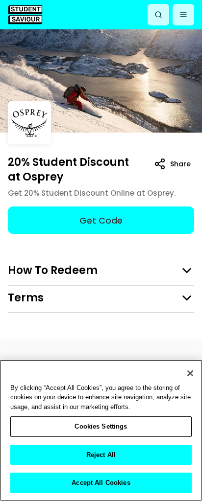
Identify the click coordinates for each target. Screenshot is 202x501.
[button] (183, 14)
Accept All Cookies (101, 482)
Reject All (101, 454)
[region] (101, 430)
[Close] (190, 373)
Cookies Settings (101, 426)
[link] (25, 14)
